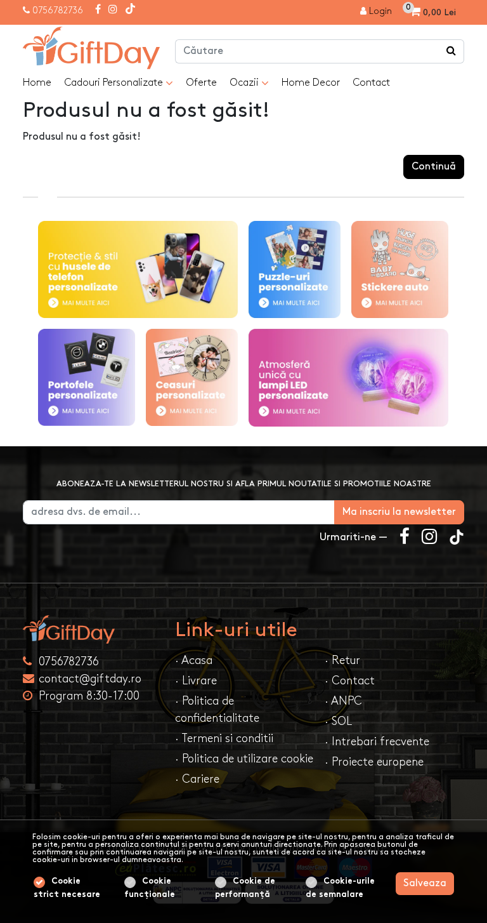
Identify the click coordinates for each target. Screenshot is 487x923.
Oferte (201, 83)
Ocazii (245, 83)
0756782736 (57, 10)
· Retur (342, 660)
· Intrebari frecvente (377, 741)
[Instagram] (112, 10)
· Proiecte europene (374, 762)
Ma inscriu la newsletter (399, 512)
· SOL (338, 721)
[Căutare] (451, 51)
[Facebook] (98, 10)
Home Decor (311, 83)
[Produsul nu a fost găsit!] (91, 48)
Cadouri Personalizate (115, 83)
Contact (371, 83)
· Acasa (193, 660)
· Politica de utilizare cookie (244, 759)
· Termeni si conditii (224, 738)
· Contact (350, 680)
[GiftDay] (91, 629)
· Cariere (197, 779)
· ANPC (343, 701)
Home (37, 83)
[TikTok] (130, 10)
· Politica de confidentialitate (217, 710)
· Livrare (196, 680)
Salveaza (424, 883)
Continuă (434, 166)
